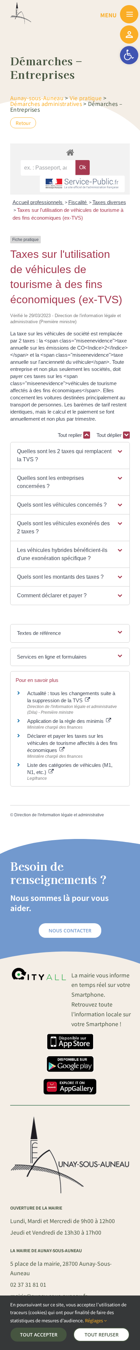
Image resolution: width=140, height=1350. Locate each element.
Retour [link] (23, 122)
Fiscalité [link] (78, 202)
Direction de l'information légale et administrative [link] (59, 815)
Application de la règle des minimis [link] (66, 721)
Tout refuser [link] (102, 1334)
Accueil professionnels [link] (38, 202)
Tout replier (70, 435)
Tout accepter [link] (38, 1334)
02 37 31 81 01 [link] (28, 1284)
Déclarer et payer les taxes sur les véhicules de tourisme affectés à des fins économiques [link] (72, 743)
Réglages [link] (94, 1320)
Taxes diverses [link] (109, 202)
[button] (70, 455)
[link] (129, 55)
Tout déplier (110, 435)
